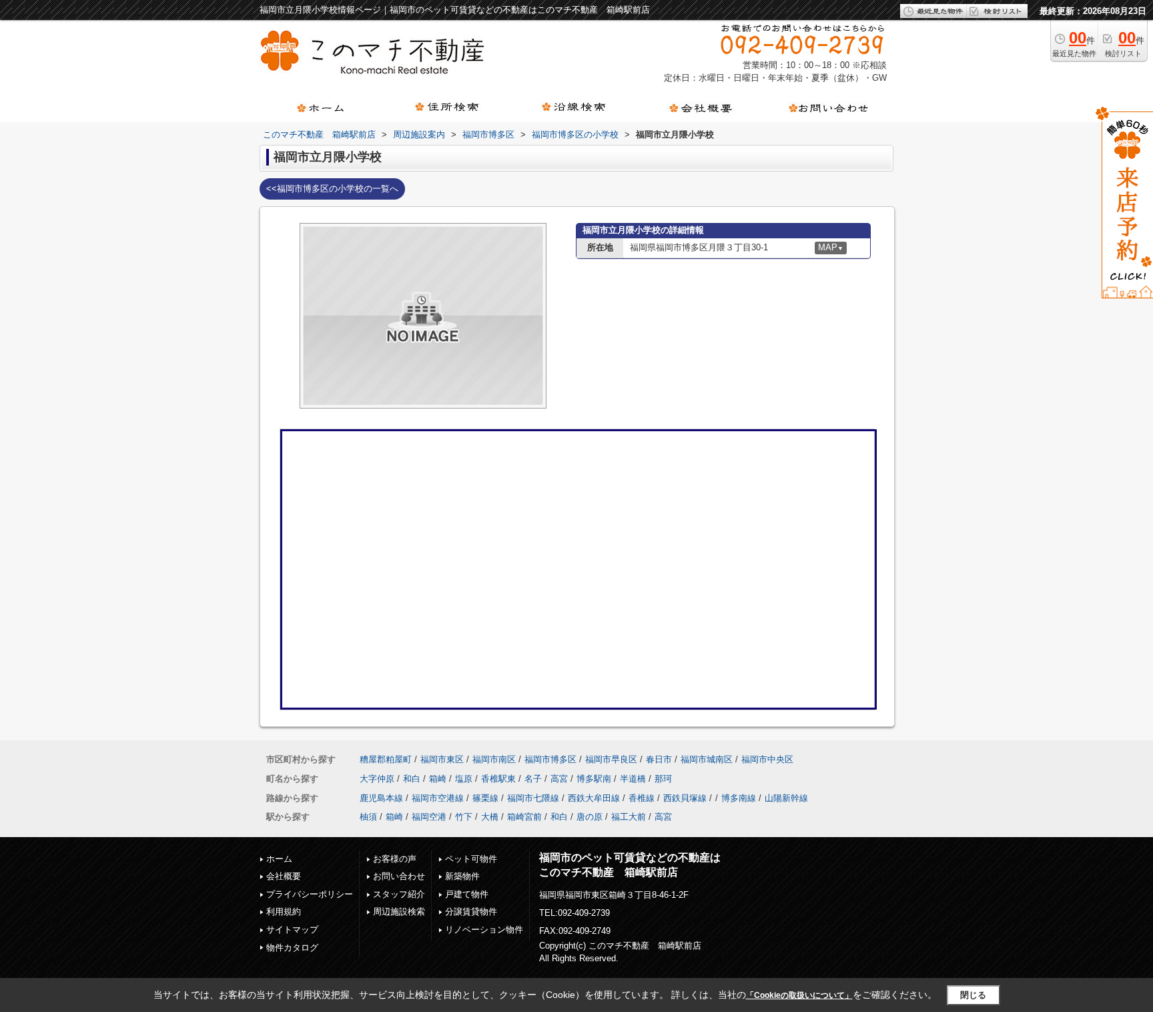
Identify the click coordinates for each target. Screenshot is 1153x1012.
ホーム (279, 859)
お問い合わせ (399, 876)
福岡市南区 (494, 759)
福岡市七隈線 (533, 798)
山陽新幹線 (786, 798)
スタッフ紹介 (399, 894)
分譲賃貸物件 (471, 912)
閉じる (973, 995)
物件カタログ (292, 948)
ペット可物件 (471, 859)
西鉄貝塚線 (685, 798)
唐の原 (589, 817)
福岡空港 (429, 817)
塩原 (463, 779)
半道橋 (633, 779)
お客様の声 (394, 859)
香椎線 (642, 798)
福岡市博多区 (550, 759)
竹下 (463, 817)
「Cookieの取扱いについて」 (799, 995)
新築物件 (462, 876)
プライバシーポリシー (309, 894)
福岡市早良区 (611, 759)
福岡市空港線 (438, 798)
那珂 (663, 779)
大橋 (489, 817)
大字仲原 (377, 779)
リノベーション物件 (484, 930)
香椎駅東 (498, 779)
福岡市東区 (442, 759)
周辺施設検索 (399, 912)
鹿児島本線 (381, 798)
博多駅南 (593, 779)
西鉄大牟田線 (594, 798)
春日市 (659, 759)
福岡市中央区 (767, 759)
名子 (533, 779)
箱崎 (437, 779)
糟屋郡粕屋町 (386, 759)
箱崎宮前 (524, 817)
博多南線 (738, 798)
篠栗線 (485, 798)
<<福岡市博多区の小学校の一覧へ (332, 189)
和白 (411, 779)
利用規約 (283, 912)
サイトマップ (292, 930)
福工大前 (628, 817)
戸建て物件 (466, 894)
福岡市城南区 (707, 759)
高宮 (559, 779)
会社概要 (283, 876)
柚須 (368, 817)
